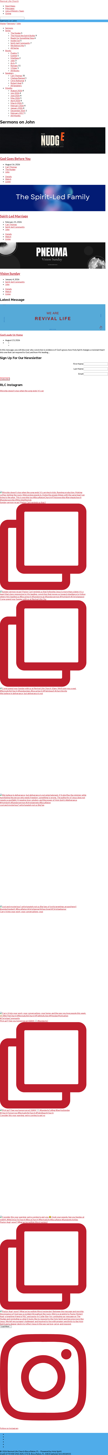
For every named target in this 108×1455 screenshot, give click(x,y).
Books (8, 50)
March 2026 (16, 103)
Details (8, 176)
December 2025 (18, 110)
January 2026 (17, 108)
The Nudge (16, 33)
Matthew (15, 58)
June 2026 (15, 95)
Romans (14, 65)
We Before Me (17, 45)
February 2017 (17, 113)
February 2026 (17, 105)
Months (8, 88)
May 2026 (15, 98)
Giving (8, 13)
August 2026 (16, 90)
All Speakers (16, 85)
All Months (16, 115)
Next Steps (10, 6)
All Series (15, 48)
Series (8, 30)
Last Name (78, 368)
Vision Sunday (10, 273)
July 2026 (15, 93)
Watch (8, 179)
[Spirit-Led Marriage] (52, 210)
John (19, 23)
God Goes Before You (15, 158)
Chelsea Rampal (18, 78)
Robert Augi (16, 83)
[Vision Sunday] (52, 268)
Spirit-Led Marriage (14, 216)
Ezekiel (14, 55)
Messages (9, 8)
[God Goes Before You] (52, 153)
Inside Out (15, 40)
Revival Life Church (9, 1)
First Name (78, 363)
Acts (13, 63)
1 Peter (14, 68)
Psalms (14, 53)
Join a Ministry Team (14, 11)
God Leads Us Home (11, 334)
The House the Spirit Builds (23, 35)
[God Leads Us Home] (52, 329)
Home (3, 23)
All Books (15, 70)
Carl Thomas (16, 75)
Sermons (11, 23)
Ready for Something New (22, 38)
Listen (8, 181)
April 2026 (15, 100)
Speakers (9, 73)
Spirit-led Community (20, 43)
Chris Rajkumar (17, 80)
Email (80, 373)
